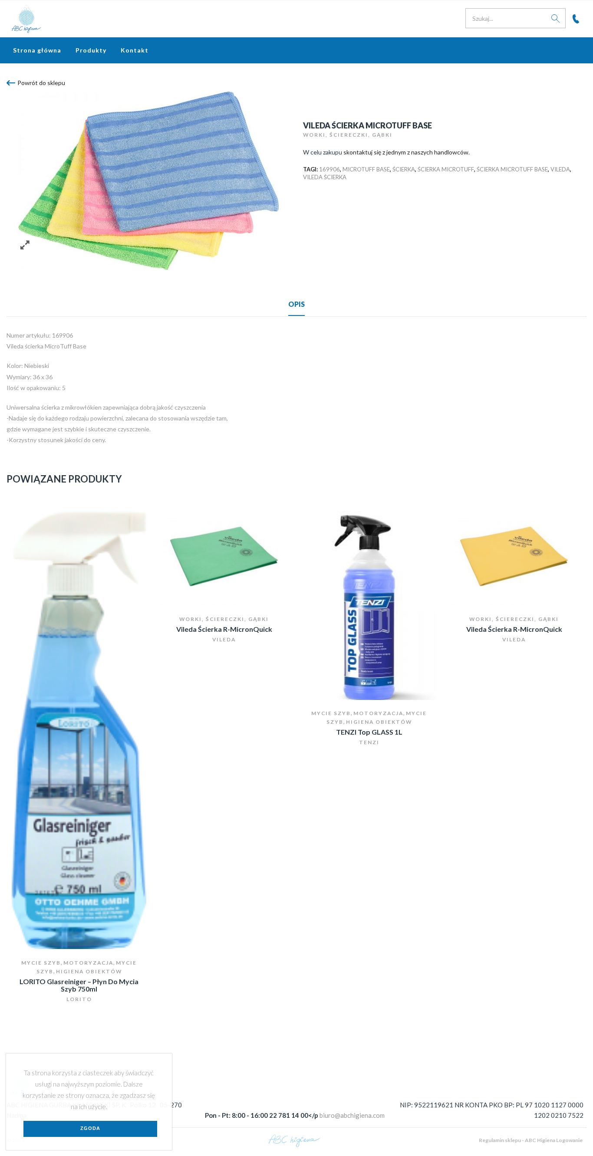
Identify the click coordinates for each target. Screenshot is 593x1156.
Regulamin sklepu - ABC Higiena (517, 1140)
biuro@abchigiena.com (352, 1115)
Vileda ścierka (324, 177)
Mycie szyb (41, 962)
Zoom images (25, 245)
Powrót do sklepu (41, 82)
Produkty (91, 50)
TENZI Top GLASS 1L (369, 732)
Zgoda (90, 1128)
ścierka (403, 169)
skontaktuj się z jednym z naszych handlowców (405, 152)
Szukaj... (555, 18)
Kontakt (134, 50)
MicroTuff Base (366, 169)
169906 (329, 169)
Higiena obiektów (89, 971)
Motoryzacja (88, 962)
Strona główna (37, 50)
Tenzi (369, 742)
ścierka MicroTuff (446, 169)
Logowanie (569, 1140)
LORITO (79, 999)
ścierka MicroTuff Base (512, 169)
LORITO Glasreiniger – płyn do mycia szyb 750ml (79, 985)
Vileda (560, 169)
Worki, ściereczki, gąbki (347, 134)
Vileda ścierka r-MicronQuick (224, 629)
